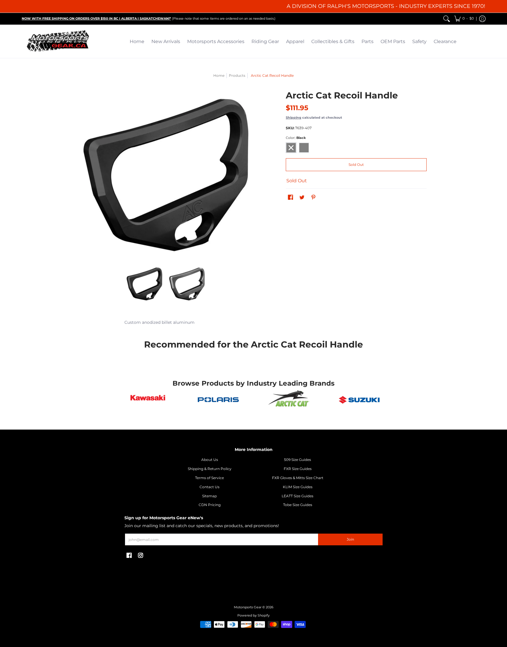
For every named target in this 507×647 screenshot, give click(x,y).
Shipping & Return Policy (209, 468)
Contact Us (209, 487)
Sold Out (356, 164)
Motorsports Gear (247, 607)
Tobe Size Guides (297, 505)
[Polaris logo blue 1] (218, 399)
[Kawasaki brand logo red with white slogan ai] (148, 400)
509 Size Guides (297, 459)
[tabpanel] (253, 323)
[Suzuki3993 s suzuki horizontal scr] (359, 400)
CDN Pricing (210, 505)
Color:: (296, 138)
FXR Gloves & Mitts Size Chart (297, 478)
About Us (209, 459)
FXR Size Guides (298, 468)
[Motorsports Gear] (58, 41)
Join (350, 539)
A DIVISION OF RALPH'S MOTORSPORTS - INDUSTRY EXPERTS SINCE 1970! (386, 6)
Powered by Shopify (253, 615)
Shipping (293, 117)
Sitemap (209, 496)
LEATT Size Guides (297, 496)
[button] (464, 19)
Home (218, 75)
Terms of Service (209, 478)
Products (237, 75)
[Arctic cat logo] (288, 399)
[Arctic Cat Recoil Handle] (144, 284)
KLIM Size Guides (297, 487)
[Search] (447, 19)
